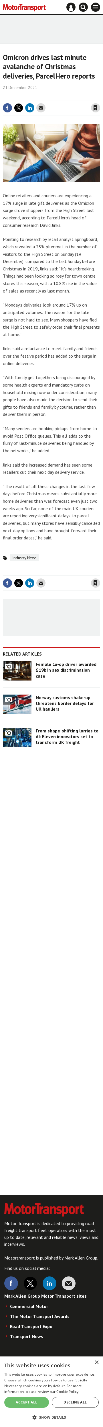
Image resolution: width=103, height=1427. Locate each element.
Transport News (26, 1336)
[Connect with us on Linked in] (49, 1283)
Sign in (27, 96)
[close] (99, 96)
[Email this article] (40, 107)
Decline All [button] (75, 1402)
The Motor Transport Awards (40, 1316)
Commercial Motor (29, 1306)
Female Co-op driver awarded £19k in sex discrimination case (66, 670)
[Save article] (95, 107)
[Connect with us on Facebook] (11, 1283)
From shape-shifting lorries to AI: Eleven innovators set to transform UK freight (67, 736)
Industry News (24, 557)
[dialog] (51, 1391)
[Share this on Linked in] (29, 107)
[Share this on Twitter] (18, 107)
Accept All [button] (26, 1402)
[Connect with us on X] (30, 1283)
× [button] (96, 1362)
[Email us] (69, 1283)
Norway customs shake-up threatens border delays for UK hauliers (65, 703)
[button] (51, 1417)
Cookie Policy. (67, 1391)
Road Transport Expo (31, 1326)
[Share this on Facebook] (7, 107)
